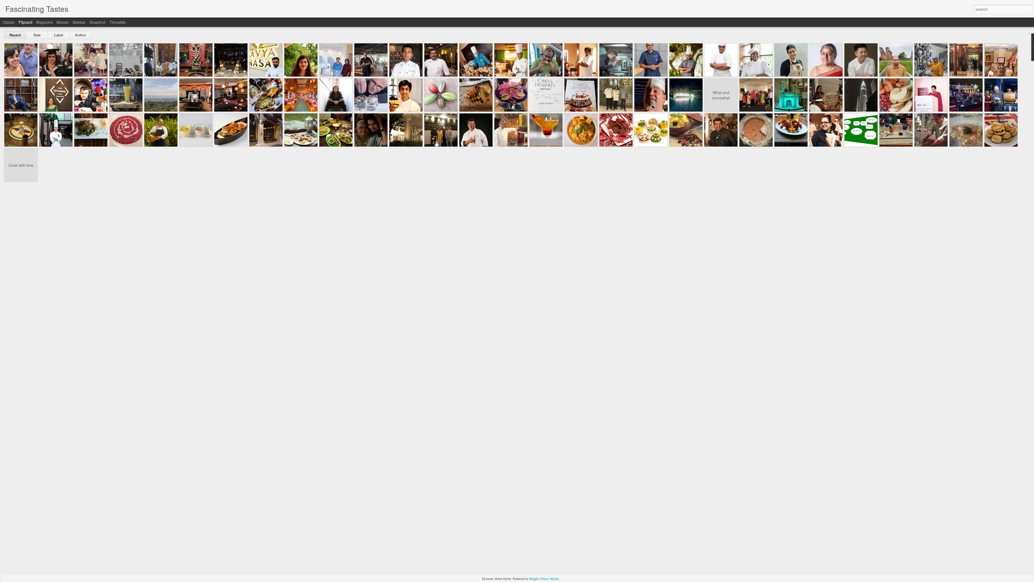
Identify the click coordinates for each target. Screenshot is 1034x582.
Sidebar (79, 22)
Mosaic (63, 22)
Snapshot (97, 22)
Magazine (44, 22)
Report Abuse (549, 578)
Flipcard (25, 22)
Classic (9, 22)
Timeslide (117, 22)
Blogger (534, 578)
